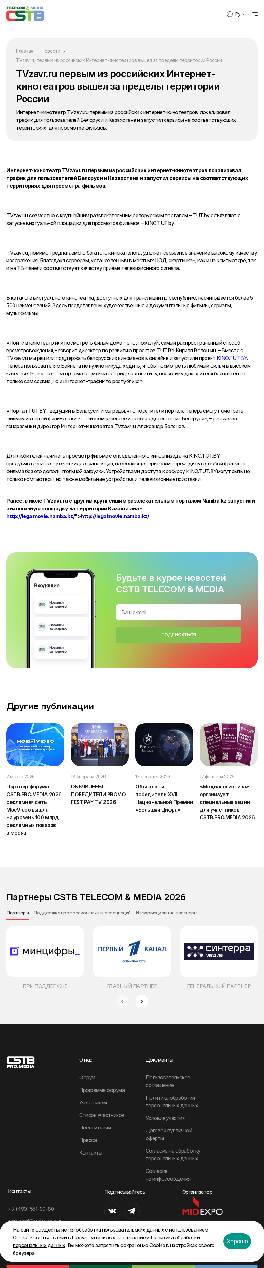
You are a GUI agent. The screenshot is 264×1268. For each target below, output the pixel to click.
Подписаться (178, 634)
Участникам (93, 1102)
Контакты (90, 1152)
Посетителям (95, 1127)
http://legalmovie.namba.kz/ (40, 516)
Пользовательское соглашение (109, 1237)
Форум (87, 1077)
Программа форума (102, 1090)
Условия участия (165, 1118)
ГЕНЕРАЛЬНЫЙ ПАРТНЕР (219, 986)
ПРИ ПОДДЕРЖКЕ (45, 986)
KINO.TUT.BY (232, 358)
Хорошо (237, 1241)
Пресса (88, 1140)
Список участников (102, 1115)
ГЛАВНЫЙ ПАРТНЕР (132, 986)
